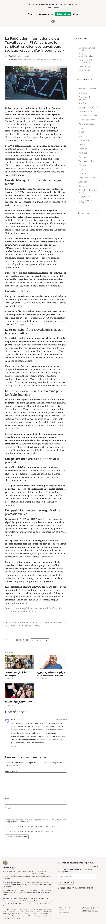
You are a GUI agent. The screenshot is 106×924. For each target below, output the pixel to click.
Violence (8, 63)
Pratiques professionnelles (85, 55)
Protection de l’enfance (84, 98)
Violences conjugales (88, 161)
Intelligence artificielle (88, 107)
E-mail (8, 808)
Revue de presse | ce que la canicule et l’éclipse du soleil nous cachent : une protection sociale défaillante (51, 674)
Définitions (83, 173)
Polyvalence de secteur (85, 201)
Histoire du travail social (86, 49)
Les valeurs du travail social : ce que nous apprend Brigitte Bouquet (18, 702)
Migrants (82, 148)
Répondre (13, 746)
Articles (31, 14)
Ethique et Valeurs (35, 59)
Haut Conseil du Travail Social (85, 61)
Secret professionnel (87, 177)
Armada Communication (89, 912)
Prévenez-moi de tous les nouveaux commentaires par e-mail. (33, 826)
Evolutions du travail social (87, 191)
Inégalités (82, 93)
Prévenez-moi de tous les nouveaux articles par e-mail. (30, 831)
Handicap (82, 128)
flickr (34, 622)
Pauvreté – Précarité (87, 88)
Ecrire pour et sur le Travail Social (53, 4)
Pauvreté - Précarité (52, 59)
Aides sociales (84, 144)
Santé (81, 136)
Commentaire (11, 771)
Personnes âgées (86, 124)
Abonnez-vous (66, 882)
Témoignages (84, 66)
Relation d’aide (85, 111)
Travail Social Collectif (88, 115)
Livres (75, 14)
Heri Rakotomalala (22, 622)
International (23, 56)
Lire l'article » (9, 678)
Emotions (82, 186)
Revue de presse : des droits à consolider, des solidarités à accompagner (16, 674)
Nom (7, 799)
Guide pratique (63, 14)
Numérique (83, 103)
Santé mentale (85, 140)
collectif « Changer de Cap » (30, 911)
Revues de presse (46, 14)
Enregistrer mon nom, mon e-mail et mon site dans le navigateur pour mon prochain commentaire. (35, 821)
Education (83, 165)
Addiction (82, 182)
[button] (53, 21)
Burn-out (82, 153)
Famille (81, 132)
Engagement (20, 59)
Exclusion (82, 169)
